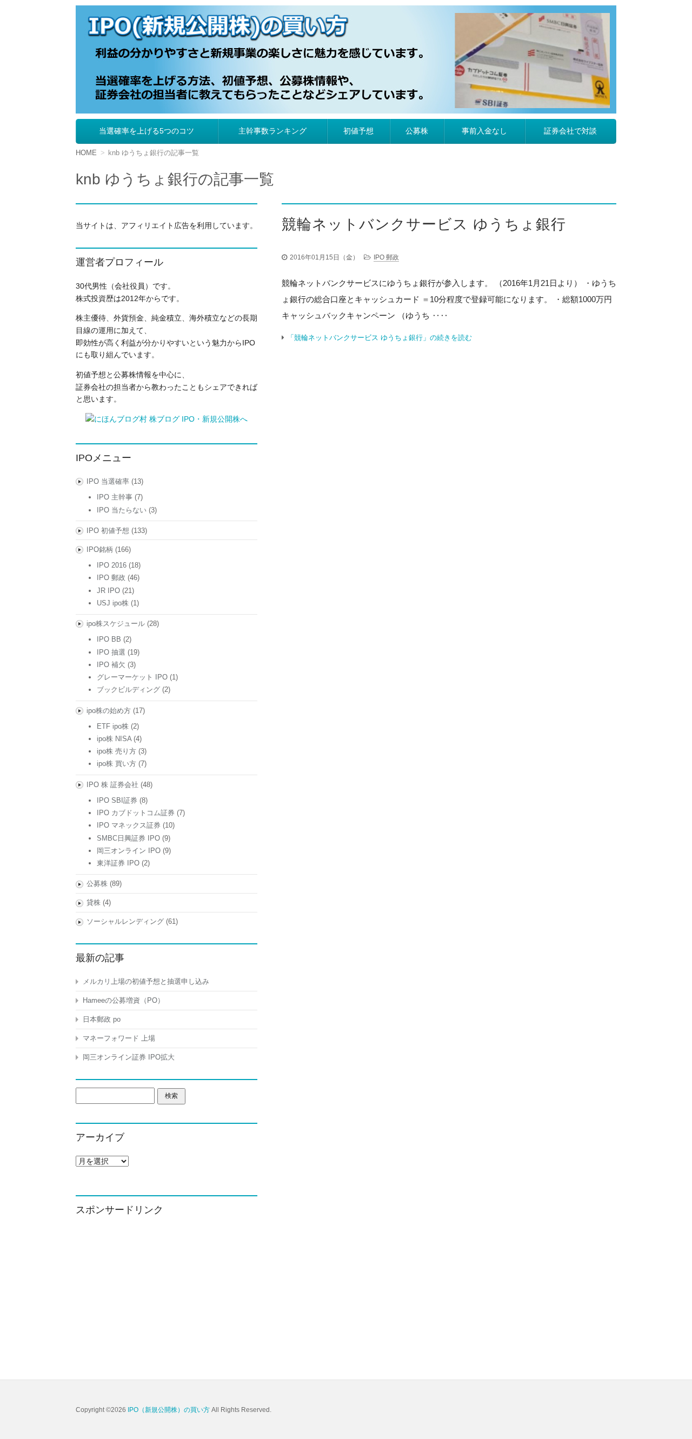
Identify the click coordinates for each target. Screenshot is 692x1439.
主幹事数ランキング (272, 130)
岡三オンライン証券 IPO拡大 (129, 1057)
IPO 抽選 (111, 652)
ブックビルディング (128, 689)
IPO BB (109, 639)
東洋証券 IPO (118, 863)
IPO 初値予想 (107, 531)
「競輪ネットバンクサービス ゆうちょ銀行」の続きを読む (379, 338)
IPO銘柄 (99, 549)
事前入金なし (484, 130)
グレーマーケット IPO (132, 677)
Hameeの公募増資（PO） (123, 1000)
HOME (86, 153)
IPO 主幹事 (114, 497)
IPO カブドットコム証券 (136, 813)
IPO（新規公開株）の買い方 (169, 1410)
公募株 (416, 130)
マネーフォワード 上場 (119, 1038)
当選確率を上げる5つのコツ (146, 130)
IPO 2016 (112, 565)
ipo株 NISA (114, 739)
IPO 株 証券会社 (112, 785)
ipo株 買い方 (116, 764)
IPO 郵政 (386, 257)
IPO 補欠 (111, 665)
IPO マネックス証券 (129, 825)
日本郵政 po (102, 1019)
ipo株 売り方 (116, 751)
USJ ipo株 (113, 603)
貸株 (93, 902)
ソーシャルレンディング (125, 921)
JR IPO (108, 591)
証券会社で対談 (570, 130)
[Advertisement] (166, 1295)
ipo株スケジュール (115, 623)
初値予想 (358, 130)
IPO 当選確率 (107, 481)
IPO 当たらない (122, 510)
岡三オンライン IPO (129, 851)
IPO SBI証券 (117, 800)
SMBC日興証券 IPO (128, 838)
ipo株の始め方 (108, 711)
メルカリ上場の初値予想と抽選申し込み (146, 981)
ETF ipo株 (113, 726)
